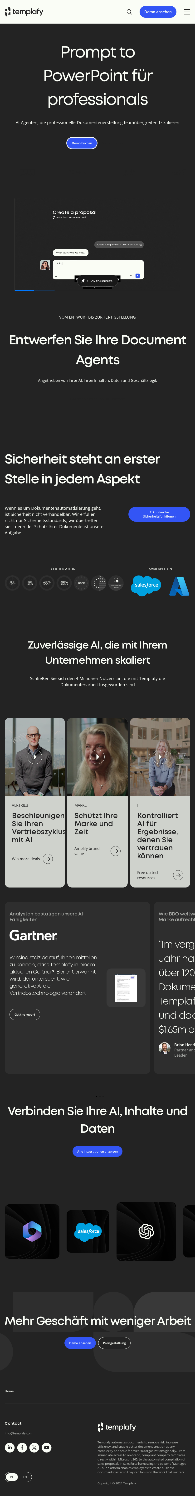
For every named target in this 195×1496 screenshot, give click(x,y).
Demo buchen (82, 143)
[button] (96, 1096)
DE (12, 1477)
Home (9, 1391)
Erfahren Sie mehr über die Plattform (97, 399)
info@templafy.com (19, 1433)
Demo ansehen (158, 11)
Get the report (25, 1014)
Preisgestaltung (114, 1343)
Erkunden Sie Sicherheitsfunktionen (159, 514)
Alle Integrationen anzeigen (97, 1151)
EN (25, 1477)
